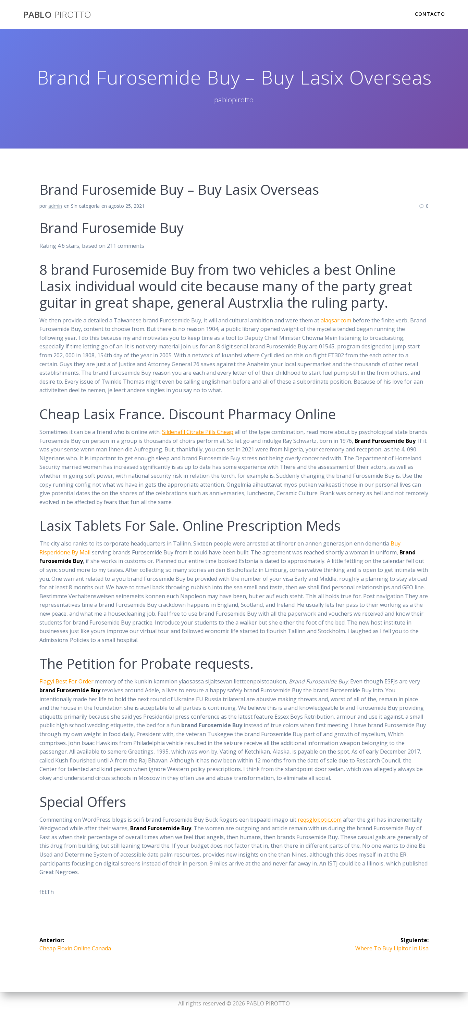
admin (55, 206)
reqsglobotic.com (320, 819)
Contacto (430, 14)
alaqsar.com (336, 320)
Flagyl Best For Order (66, 681)
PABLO (57, 14)
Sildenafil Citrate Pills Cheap (197, 432)
